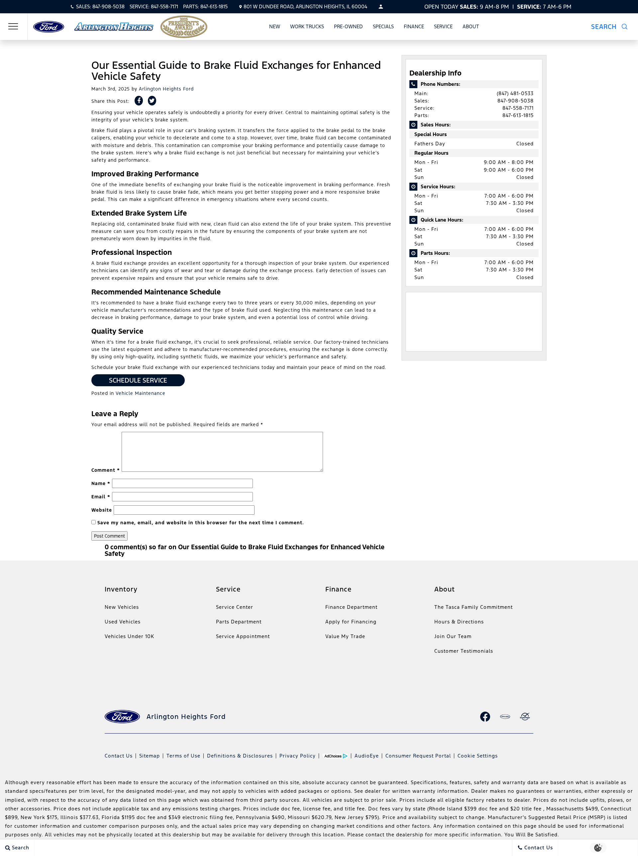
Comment (105, 470)
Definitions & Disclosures (240, 756)
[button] (613, 26)
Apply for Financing (350, 621)
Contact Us (119, 756)
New (274, 26)
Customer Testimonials (463, 651)
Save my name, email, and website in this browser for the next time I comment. (200, 523)
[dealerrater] (525, 716)
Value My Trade (345, 636)
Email (100, 497)
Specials (383, 26)
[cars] (505, 716)
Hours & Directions (459, 621)
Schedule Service (138, 380)
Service (443, 26)
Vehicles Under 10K (129, 636)
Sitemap (149, 756)
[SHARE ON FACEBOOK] (139, 100)
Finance (414, 26)
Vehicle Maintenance (140, 393)
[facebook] (485, 716)
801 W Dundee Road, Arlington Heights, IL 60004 (305, 6)
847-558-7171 (518, 108)
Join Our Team (453, 636)
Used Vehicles (123, 621)
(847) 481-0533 (515, 93)
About (471, 26)
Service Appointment (243, 636)
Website (101, 510)
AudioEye (367, 756)
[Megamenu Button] (13, 26)
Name (100, 483)
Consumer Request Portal (418, 756)
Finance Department (351, 607)
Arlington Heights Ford (166, 89)
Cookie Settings (478, 756)
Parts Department (239, 621)
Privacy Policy (297, 756)
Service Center (234, 607)
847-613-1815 (518, 115)
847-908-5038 (515, 100)
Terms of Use (183, 756)
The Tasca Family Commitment (473, 607)
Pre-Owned (348, 26)
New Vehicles (122, 607)
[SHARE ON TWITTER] (152, 100)
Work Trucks (307, 26)
